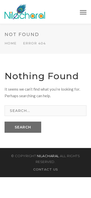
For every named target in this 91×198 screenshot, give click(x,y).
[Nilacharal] (25, 11)
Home (10, 43)
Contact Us (45, 169)
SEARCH (23, 127)
